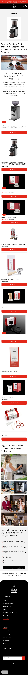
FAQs (4, 643)
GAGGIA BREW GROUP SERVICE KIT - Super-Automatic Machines (13, 433)
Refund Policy (6, 634)
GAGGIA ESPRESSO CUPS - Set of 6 (9, 217)
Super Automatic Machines (10, 612)
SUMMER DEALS (7, 606)
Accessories (6, 619)
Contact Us (5, 622)
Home (4, 600)
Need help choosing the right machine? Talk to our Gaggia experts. (14, 567)
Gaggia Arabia (11, 672)
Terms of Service (7, 640)
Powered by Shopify (19, 672)
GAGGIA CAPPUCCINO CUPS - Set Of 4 (9, 191)
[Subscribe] (23, 658)
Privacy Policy (6, 631)
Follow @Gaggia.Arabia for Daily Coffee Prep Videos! (14, 574)
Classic (4, 609)
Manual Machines (7, 615)
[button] (1, 6)
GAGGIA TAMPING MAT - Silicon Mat (9, 336)
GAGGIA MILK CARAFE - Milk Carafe (9, 397)
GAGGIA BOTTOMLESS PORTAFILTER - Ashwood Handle (13, 244)
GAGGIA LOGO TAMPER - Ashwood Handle (10, 306)
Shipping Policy (7, 637)
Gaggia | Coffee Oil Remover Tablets (9, 371)
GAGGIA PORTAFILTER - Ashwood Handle (10, 279)
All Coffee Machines (8, 603)
